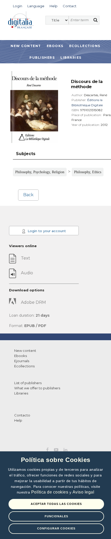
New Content (26, 46)
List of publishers (28, 383)
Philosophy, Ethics (87, 172)
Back (28, 194)
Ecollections (84, 46)
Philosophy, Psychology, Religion (39, 172)
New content (25, 350)
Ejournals (21, 361)
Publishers (42, 57)
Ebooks (55, 46)
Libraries (71, 57)
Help (18, 420)
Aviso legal (83, 492)
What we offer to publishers (37, 388)
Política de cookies (50, 492)
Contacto (22, 415)
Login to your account (46, 231)
